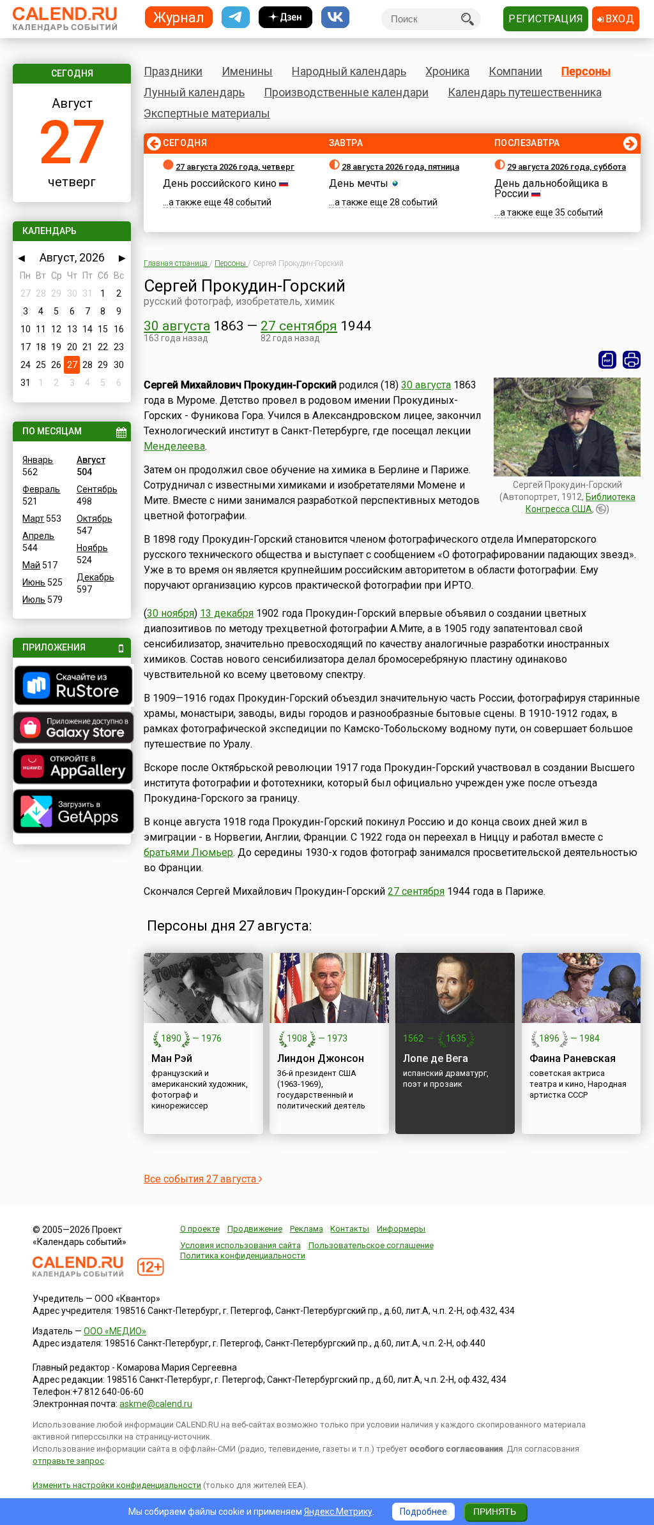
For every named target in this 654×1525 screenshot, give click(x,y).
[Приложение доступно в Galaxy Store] (71, 729)
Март (33, 518)
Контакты (349, 1229)
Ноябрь (92, 548)
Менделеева (174, 446)
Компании (515, 71)
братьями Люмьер (188, 852)
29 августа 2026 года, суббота (566, 167)
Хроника (447, 71)
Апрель (38, 536)
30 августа (177, 326)
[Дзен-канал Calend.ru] (285, 17)
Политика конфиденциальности (242, 1255)
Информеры (401, 1229)
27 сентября (299, 326)
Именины (247, 71)
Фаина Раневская (572, 1058)
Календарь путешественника (525, 92)
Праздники (173, 71)
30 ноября (170, 613)
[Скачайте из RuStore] (71, 687)
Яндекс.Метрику (338, 1512)
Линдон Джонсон (320, 1058)
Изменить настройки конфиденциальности (117, 1485)
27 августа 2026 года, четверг (235, 167)
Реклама (306, 1229)
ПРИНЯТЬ (494, 1512)
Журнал (178, 17)
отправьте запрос (68, 1461)
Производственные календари (346, 92)
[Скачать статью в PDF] (607, 360)
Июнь (33, 582)
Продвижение (254, 1229)
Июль (33, 599)
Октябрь (94, 518)
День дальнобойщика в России (551, 188)
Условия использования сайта (240, 1245)
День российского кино (220, 183)
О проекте (200, 1229)
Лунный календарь (194, 92)
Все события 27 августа (201, 1179)
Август (91, 460)
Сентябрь (97, 489)
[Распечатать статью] (632, 360)
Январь (37, 460)
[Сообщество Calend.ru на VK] (335, 17)
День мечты (358, 183)
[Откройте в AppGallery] (71, 768)
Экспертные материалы (207, 113)
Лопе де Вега (435, 1058)
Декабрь (95, 577)
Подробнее (423, 1512)
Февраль (41, 489)
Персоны (586, 71)
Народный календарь (349, 71)
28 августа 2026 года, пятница (400, 167)
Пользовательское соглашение (371, 1245)
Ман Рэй (171, 1058)
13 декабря (227, 613)
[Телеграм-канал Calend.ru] (236, 17)
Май (31, 565)
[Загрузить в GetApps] (71, 813)
